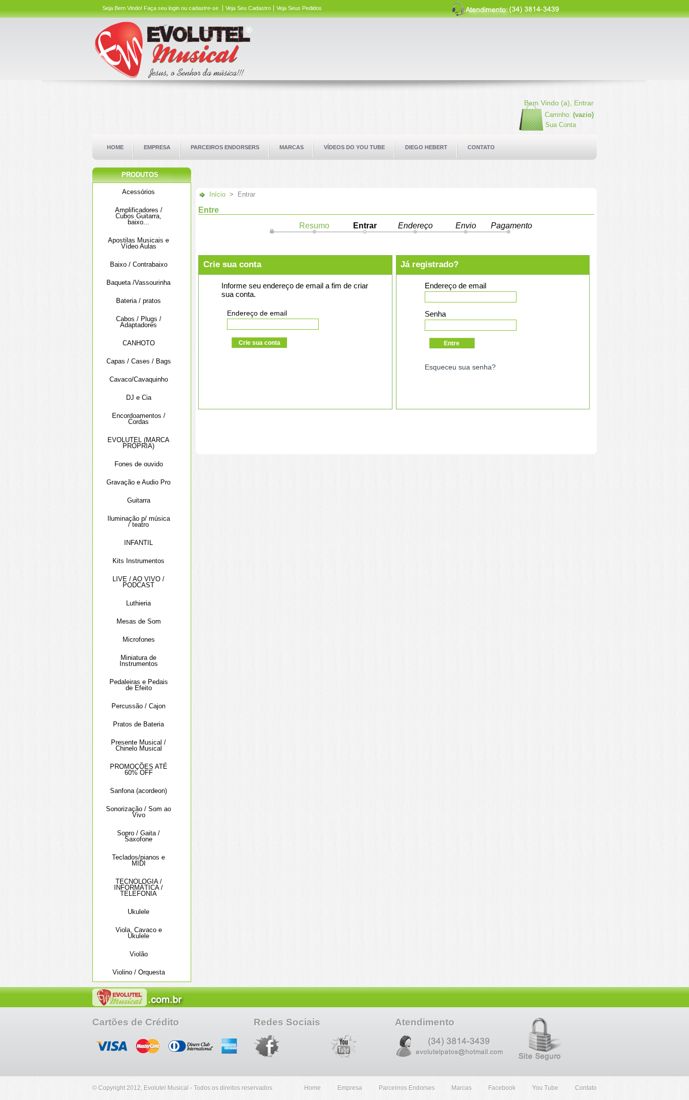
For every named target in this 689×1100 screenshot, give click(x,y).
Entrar (584, 103)
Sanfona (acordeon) (138, 791)
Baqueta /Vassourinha (138, 282)
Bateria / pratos (138, 300)
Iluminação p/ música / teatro (138, 521)
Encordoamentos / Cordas (138, 418)
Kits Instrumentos (138, 561)
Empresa (349, 1087)
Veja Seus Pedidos (299, 8)
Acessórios (138, 192)
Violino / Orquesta (138, 972)
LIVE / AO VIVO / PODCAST (138, 582)
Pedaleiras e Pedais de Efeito (138, 685)
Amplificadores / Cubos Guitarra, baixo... (138, 216)
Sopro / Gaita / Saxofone (138, 836)
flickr (318, 1046)
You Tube (545, 1087)
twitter (292, 1047)
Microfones (139, 639)
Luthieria (138, 603)
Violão (139, 954)
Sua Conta (560, 125)
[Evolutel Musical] (199, 50)
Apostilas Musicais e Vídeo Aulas (138, 243)
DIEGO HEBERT (426, 147)
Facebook (266, 1046)
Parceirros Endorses (407, 1087)
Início (217, 194)
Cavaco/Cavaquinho (138, 379)
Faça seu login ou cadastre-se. (182, 8)
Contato (586, 1087)
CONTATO (481, 147)
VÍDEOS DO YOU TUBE (354, 147)
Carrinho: (558, 114)
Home (312, 1087)
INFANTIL (138, 542)
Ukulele (138, 911)
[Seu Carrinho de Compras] (524, 128)
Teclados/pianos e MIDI (138, 860)
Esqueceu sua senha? (460, 367)
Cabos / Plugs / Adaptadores (138, 322)
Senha (435, 314)
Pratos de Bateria (138, 724)
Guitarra (138, 500)
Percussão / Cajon (138, 706)
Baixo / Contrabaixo (138, 264)
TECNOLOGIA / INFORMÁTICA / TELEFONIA (138, 887)
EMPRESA (157, 147)
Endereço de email (257, 313)
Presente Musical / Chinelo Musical (138, 745)
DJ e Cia (138, 397)
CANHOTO (139, 343)
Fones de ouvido (138, 464)
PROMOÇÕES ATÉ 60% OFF (138, 769)
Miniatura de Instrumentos (139, 660)
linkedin (369, 1046)
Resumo (314, 225)
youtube (344, 1046)
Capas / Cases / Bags (138, 361)
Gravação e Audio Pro (138, 482)
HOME (115, 147)
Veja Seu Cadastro (248, 8)
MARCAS (291, 147)
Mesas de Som (139, 621)
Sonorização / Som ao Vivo (138, 812)
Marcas (461, 1087)
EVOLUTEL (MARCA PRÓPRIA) (138, 443)
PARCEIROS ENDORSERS (225, 147)
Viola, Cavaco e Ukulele (139, 933)
